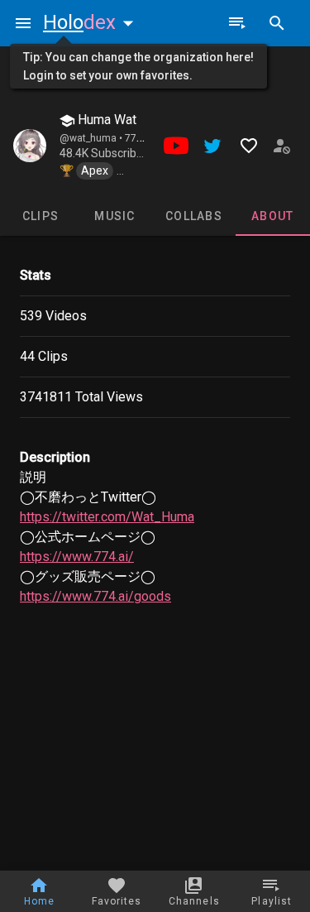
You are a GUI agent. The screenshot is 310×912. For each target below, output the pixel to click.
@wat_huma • (92, 138)
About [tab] (272, 216)
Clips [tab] (40, 216)
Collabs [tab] (193, 216)
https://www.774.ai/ (77, 556)
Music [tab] (114, 216)
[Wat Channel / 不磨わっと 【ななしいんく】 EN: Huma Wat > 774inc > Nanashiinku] (29, 145)
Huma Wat (105, 119)
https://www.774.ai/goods (95, 596)
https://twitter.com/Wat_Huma (107, 517)
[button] (92, 22)
